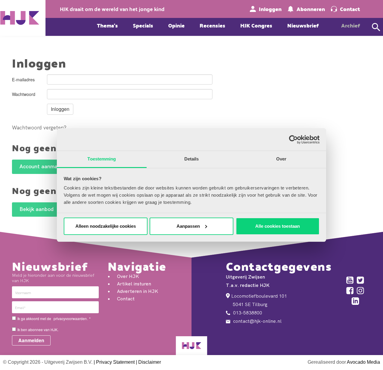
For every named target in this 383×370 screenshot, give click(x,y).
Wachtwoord (23, 94)
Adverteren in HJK (137, 291)
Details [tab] (191, 158)
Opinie (176, 25)
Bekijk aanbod (36, 209)
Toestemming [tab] (101, 158)
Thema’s (107, 25)
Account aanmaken (42, 166)
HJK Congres (256, 25)
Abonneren (311, 9)
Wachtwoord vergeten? (39, 127)
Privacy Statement (115, 362)
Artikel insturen (134, 284)
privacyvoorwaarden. (71, 318)
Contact (350, 9)
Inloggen (270, 9)
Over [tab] (281, 158)
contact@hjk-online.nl (257, 321)
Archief (350, 25)
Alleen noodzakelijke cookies (105, 226)
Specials (143, 25)
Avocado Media (363, 362)
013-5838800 (247, 313)
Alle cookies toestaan (277, 226)
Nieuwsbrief (303, 25)
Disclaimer (149, 362)
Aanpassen (188, 226)
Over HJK (128, 276)
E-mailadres (23, 79)
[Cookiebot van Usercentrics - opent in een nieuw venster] (293, 139)
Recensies (212, 25)
